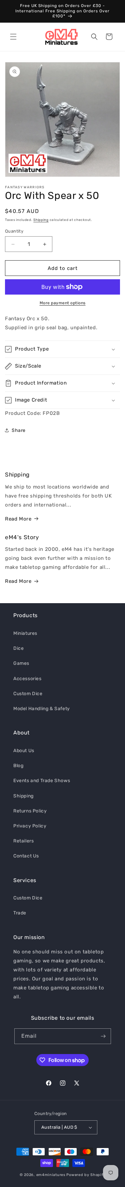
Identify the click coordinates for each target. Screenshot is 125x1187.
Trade (19, 913)
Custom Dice (28, 693)
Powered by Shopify (85, 1175)
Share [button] (19, 430)
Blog (18, 765)
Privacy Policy (29, 826)
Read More (18, 519)
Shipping (41, 220)
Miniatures (25, 633)
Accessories (27, 678)
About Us (23, 750)
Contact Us (26, 856)
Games (21, 663)
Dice (18, 648)
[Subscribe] (103, 1036)
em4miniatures (51, 1175)
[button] (13, 36)
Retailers (23, 841)
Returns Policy (30, 811)
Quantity (14, 231)
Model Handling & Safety (41, 708)
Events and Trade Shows (41, 780)
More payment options (63, 303)
